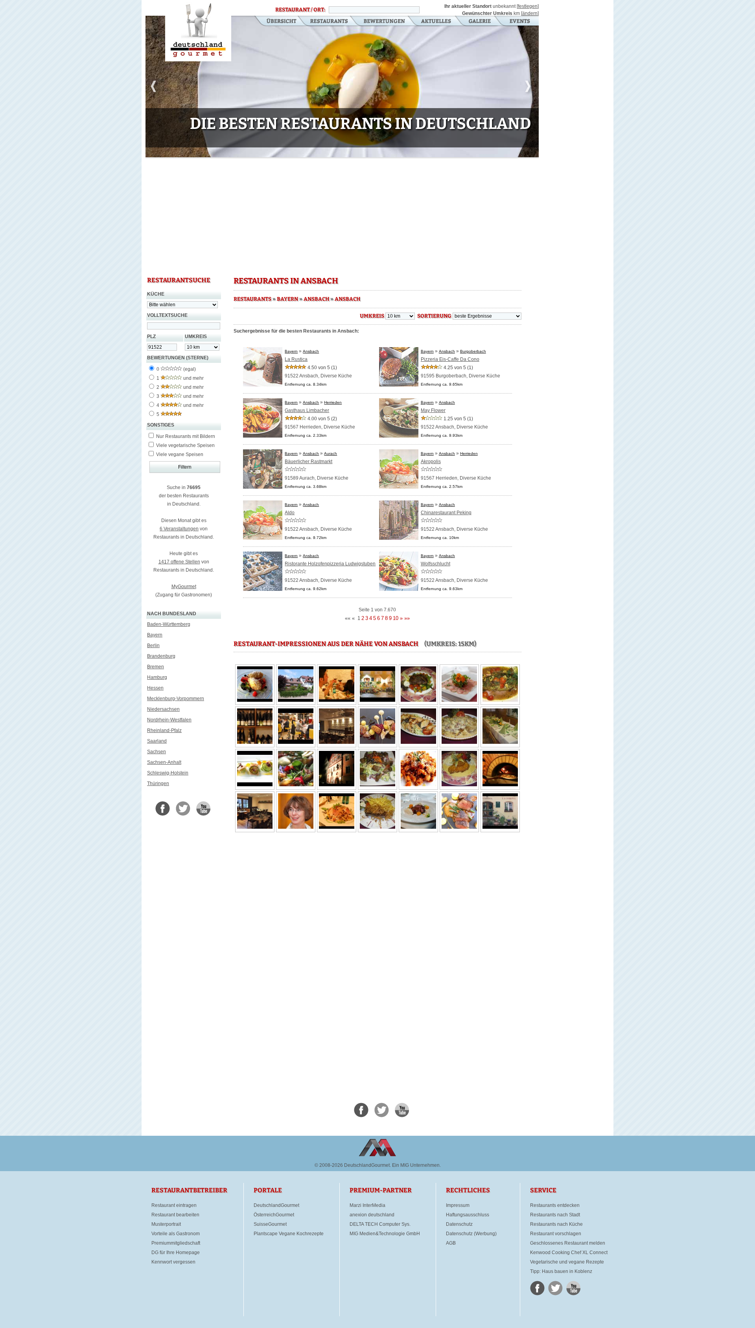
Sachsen (156, 751)
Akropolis (431, 461)
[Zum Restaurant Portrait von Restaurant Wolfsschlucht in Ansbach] (398, 589)
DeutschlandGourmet (276, 1205)
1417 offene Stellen (179, 562)
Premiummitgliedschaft (175, 1243)
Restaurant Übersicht (276, 22)
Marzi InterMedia (367, 1205)
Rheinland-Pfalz (164, 730)
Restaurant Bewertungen (385, 22)
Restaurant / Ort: (300, 10)
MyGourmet (183, 586)
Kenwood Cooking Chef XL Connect (569, 1252)
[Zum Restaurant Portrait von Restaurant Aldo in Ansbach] (262, 538)
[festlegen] (528, 6)
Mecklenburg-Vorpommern (175, 698)
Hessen (155, 688)
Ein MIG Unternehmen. (416, 1165)
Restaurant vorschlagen (555, 1233)
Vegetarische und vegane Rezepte (567, 1262)
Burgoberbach (473, 351)
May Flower (433, 410)
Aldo (290, 512)
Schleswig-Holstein (167, 773)
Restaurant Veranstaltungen (519, 22)
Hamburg (157, 677)
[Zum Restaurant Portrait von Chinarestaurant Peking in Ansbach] (398, 538)
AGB (451, 1243)
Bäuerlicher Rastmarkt (308, 461)
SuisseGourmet (270, 1224)
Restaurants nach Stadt (555, 1215)
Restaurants (329, 22)
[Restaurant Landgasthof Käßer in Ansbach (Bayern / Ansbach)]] (295, 700)
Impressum (458, 1205)
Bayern (154, 635)
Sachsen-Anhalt (164, 762)
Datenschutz (459, 1224)
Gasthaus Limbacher (307, 410)
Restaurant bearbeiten (175, 1215)
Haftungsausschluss (467, 1215)
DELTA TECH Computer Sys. (380, 1224)
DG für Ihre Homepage (175, 1252)
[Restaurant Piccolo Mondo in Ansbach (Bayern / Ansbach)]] (336, 700)
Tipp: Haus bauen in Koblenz (561, 1271)
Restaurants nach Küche (556, 1224)
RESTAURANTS (252, 299)
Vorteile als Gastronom (175, 1233)
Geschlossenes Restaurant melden (567, 1243)
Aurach (330, 453)
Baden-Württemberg (168, 624)
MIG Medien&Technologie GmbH (385, 1233)
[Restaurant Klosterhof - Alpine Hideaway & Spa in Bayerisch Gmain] (342, 155)
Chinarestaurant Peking (446, 512)
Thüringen (158, 783)
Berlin (153, 645)
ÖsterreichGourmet (274, 1215)
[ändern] (530, 13)
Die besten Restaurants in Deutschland (198, 30)
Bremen (155, 667)
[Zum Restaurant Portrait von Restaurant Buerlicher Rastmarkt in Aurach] (262, 487)
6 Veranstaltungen (179, 529)
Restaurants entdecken (555, 1205)
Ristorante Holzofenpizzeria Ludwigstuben (330, 564)
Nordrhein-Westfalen (169, 720)
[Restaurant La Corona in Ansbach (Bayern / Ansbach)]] (255, 700)
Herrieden (333, 402)
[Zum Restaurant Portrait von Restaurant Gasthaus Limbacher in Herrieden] (262, 436)
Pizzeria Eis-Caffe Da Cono (450, 359)
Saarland (157, 741)
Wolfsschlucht (435, 564)
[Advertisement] (342, 216)
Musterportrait (166, 1224)
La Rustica (296, 359)
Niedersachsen (163, 709)
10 (395, 618)
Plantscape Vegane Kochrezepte (289, 1233)
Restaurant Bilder (480, 22)
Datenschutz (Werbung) (471, 1233)
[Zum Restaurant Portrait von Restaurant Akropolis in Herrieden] (398, 487)
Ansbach (316, 299)
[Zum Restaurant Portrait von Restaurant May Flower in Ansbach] (398, 436)
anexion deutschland (372, 1215)
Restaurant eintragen (174, 1205)
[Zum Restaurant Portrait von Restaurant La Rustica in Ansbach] (262, 385)
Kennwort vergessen (173, 1262)
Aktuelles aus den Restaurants (437, 22)
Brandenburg (161, 656)
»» (407, 618)
